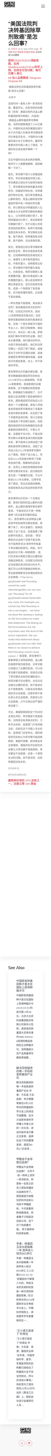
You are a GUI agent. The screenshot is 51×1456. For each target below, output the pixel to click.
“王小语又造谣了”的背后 (25, 1332)
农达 (15, 52)
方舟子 (14, 49)
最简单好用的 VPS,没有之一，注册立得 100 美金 (23, 782)
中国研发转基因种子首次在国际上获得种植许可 (24, 985)
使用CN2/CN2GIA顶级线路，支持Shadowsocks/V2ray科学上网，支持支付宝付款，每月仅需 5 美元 (25, 67)
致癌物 (20, 52)
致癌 (33, 52)
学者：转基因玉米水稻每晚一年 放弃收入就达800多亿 (24, 1248)
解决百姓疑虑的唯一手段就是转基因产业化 (24, 1072)
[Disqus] (25, 843)
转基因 (27, 52)
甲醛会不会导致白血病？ (24, 1160)
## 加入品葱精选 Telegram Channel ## (24, 79)
